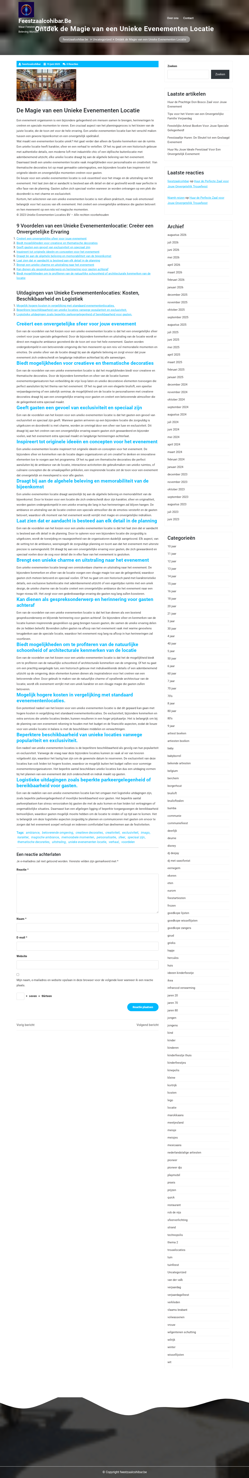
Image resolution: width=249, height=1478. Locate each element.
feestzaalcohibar (178, 181)
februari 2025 (175, 369)
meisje (171, 1130)
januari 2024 (175, 467)
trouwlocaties (176, 1250)
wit (169, 1362)
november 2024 (177, 392)
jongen (171, 1018)
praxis (171, 1182)
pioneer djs (174, 1167)
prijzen (171, 1190)
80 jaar (171, 711)
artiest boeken (176, 733)
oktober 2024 (176, 399)
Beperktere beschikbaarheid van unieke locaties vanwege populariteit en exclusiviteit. (72, 310)
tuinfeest (173, 1265)
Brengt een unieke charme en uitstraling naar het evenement (55, 265)
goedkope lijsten (178, 913)
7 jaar (171, 681)
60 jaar (171, 673)
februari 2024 (175, 459)
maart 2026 (174, 272)
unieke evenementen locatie (87, 842)
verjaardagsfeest (178, 1295)
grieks (171, 943)
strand (171, 1227)
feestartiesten (176, 898)
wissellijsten (175, 1354)
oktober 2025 (176, 309)
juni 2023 (173, 519)
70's (170, 696)
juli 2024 (172, 422)
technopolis (175, 1235)
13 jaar (171, 568)
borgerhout (174, 786)
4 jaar (171, 636)
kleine (171, 1077)
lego (170, 1100)
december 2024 (177, 384)
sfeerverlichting (177, 1220)
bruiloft (172, 793)
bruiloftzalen (175, 801)
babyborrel (174, 756)
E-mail (22, 937)
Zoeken (172, 66)
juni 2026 (173, 250)
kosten (171, 1092)
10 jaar (171, 546)
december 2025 (177, 294)
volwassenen (175, 1317)
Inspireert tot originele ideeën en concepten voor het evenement (58, 252)
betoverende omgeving (57, 832)
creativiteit (112, 832)
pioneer (172, 1160)
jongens (172, 1025)
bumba (171, 808)
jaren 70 (172, 1003)
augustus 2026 (176, 235)
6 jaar (171, 666)
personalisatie (106, 837)
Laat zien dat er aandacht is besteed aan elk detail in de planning (58, 260)
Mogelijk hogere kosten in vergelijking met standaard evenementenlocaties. (66, 305)
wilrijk (171, 1340)
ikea (170, 980)
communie (174, 816)
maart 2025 (174, 362)
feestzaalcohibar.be (44, 20)
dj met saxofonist (178, 860)
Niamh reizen (176, 197)
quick (171, 1197)
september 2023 (177, 497)
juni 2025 (173, 339)
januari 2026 (175, 287)
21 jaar (171, 613)
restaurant (174, 1205)
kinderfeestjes (176, 1062)
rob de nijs (174, 1212)
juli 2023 (172, 512)
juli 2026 (172, 242)
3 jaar (171, 621)
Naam (21, 919)
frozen (171, 905)
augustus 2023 (176, 504)
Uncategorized (102, 39)
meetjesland (175, 1122)
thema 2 (172, 1242)
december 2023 (177, 474)
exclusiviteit (130, 832)
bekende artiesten (179, 763)
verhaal (114, 842)
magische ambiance (45, 837)
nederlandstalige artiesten (184, 1152)
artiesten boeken (178, 741)
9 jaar (171, 726)
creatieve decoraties (89, 832)
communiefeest (177, 823)
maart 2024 (174, 452)
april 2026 (173, 265)
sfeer (121, 837)
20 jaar (171, 606)
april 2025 (173, 354)
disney (171, 845)
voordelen (128, 842)
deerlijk (172, 831)
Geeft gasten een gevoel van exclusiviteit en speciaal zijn (53, 247)
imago (145, 832)
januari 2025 (175, 377)
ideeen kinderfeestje (180, 973)
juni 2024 (173, 429)
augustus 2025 (176, 324)
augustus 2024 (176, 414)
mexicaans (174, 1145)
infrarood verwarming (181, 988)
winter (171, 1347)
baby (170, 748)
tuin (169, 1257)
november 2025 (177, 302)
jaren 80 (172, 1010)
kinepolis (173, 1070)
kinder (171, 1040)
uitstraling (59, 842)
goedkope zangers (179, 928)
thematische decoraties (33, 842)
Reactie (23, 869)
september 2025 (177, 317)
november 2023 (177, 482)
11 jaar (171, 553)
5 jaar (171, 651)
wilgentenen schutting (181, 1332)
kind (170, 1033)
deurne (171, 838)
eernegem (173, 868)
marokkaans (175, 1115)
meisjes (172, 1137)
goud (170, 935)
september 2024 (177, 407)
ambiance (32, 832)
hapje (170, 950)
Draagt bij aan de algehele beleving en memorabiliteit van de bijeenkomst (64, 256)
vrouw (171, 1325)
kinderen (173, 1047)
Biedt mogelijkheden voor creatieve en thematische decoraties (57, 243)
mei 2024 (173, 437)
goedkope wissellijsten (182, 920)
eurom (171, 890)
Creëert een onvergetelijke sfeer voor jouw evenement (52, 238)
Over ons (173, 18)
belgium (172, 771)
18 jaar (171, 598)
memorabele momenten (77, 837)
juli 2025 (172, 332)
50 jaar (171, 658)
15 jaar (171, 583)
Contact (188, 18)
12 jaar (171, 561)
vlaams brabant (177, 1310)
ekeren (171, 875)
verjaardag (174, 1287)
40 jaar (171, 643)
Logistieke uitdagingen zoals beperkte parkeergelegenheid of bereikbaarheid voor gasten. (74, 314)
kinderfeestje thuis (179, 1055)
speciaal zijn (136, 837)
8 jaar (171, 703)
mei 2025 (173, 347)
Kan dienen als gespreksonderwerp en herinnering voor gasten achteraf (62, 269)
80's (170, 718)
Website (22, 956)
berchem (173, 778)
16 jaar (171, 591)
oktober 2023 (176, 489)
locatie (171, 1107)
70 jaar (171, 688)
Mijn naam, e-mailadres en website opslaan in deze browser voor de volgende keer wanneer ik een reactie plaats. (85, 982)
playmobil (173, 1175)
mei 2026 (173, 257)
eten (170, 883)
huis (170, 965)
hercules (173, 958)
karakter (23, 837)
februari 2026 (175, 280)
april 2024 (173, 444)
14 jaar (171, 576)
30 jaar (171, 628)
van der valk (175, 1280)
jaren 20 (172, 995)
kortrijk (172, 1085)
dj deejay (173, 853)
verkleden (173, 1302)
